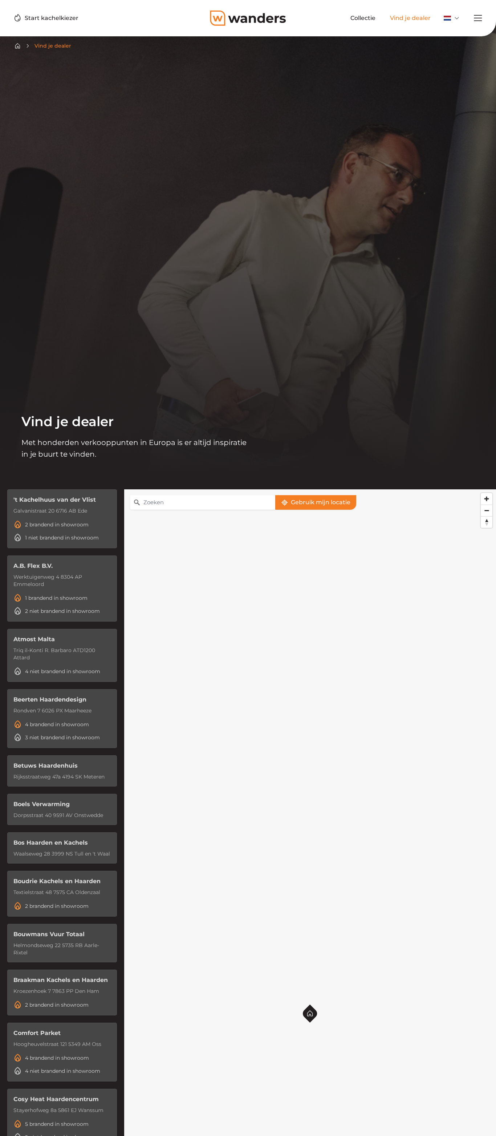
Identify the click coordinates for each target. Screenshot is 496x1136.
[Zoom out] (486, 510)
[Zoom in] (486, 499)
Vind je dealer (52, 46)
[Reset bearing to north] (486, 522)
